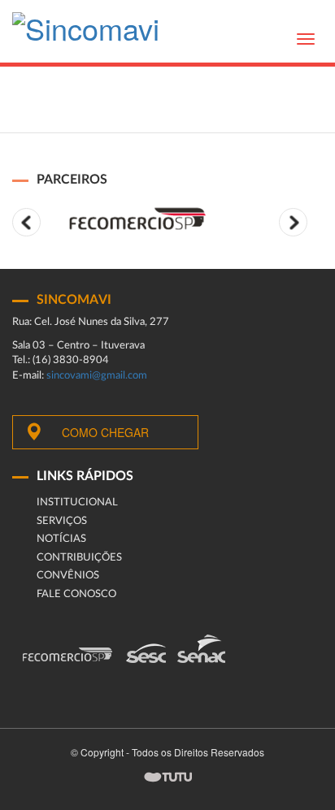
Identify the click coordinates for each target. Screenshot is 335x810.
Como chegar (105, 432)
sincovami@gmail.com (96, 375)
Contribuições (79, 557)
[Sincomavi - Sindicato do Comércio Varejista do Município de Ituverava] (85, 33)
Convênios (68, 575)
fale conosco (76, 594)
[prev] (26, 222)
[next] (293, 222)
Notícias (61, 539)
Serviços (62, 521)
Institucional (77, 502)
